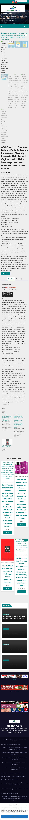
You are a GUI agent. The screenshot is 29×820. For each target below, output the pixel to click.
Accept (14, 816)
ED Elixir (14, 679)
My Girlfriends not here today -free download (9, 793)
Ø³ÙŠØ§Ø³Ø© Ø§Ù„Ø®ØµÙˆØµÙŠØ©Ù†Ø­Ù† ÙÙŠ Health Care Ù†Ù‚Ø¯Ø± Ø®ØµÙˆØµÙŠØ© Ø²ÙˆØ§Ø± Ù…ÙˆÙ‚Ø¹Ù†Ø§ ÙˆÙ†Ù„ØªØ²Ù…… (14, 798)
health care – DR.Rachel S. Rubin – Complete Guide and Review (13, 776)
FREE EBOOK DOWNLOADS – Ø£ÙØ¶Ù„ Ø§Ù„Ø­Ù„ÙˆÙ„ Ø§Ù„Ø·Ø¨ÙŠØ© (14, 768)
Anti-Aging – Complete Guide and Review (12, 744)
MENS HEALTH (6, 614)
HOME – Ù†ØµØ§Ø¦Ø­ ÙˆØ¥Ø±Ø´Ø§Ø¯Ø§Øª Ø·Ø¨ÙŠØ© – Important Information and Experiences (14, 783)
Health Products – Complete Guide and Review (10, 779)
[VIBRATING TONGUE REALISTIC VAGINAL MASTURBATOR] (7, 442)
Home (2, 744)
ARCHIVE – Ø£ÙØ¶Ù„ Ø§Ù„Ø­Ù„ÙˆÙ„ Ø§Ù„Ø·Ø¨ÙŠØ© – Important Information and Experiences (14, 748)
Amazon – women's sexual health (7, 481)
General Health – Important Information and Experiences (12, 773)
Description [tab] (11, 279)
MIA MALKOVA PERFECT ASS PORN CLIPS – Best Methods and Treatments (14, 789)
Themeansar (14, 740)
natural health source (14, 691)
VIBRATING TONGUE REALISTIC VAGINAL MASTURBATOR (6, 446)
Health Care (6, 13)
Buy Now (5, 273)
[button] (27, 805)
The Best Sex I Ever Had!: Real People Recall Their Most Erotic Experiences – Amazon (7, 574)
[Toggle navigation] (27, 26)
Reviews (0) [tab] (19, 279)
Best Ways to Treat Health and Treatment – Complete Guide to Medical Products (14, 753)
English (19, 1)
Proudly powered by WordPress (9, 739)
